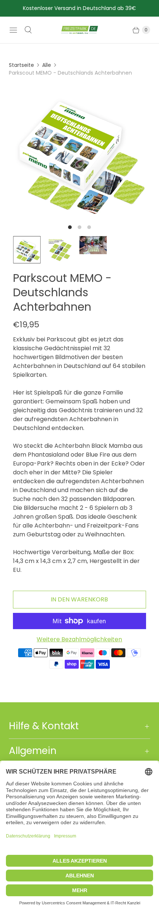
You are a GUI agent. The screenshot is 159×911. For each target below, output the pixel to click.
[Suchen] (28, 30)
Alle (46, 65)
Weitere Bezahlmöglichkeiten (79, 639)
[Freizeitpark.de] (79, 30)
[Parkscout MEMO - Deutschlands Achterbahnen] (79, 152)
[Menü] (13, 30)
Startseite (21, 65)
